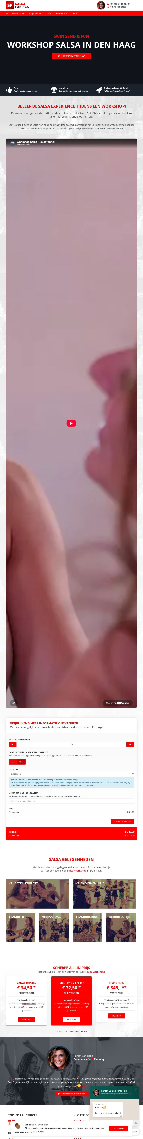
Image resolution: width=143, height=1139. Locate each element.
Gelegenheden (34, 13)
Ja (12, 761)
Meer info (26, 1019)
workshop (124, 1007)
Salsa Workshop (76, 870)
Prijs (50, 13)
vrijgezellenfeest (29, 1003)
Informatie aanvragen (73, 55)
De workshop (18, 13)
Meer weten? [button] (39, 1132)
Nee (21, 761)
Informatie (60, 13)
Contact (75, 13)
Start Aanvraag (123, 821)
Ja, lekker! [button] (118, 1128)
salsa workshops (96, 971)
